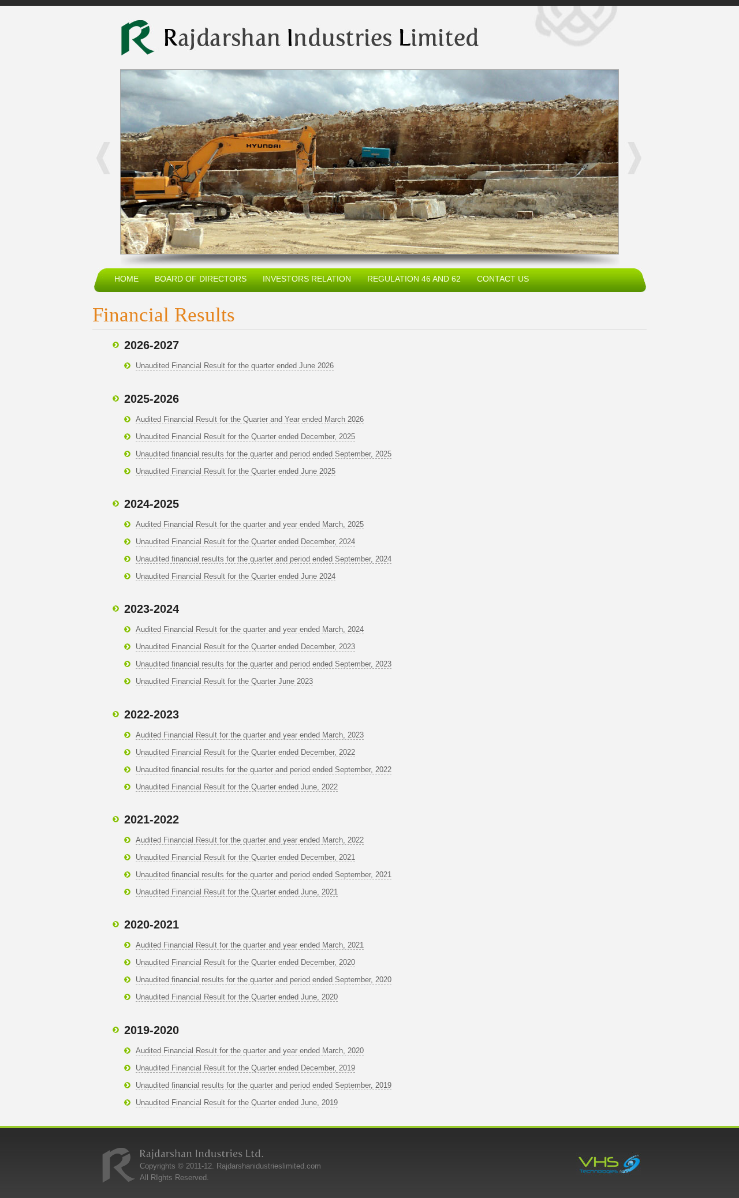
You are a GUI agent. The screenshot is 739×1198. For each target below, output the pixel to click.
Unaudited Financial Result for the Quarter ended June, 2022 (237, 787)
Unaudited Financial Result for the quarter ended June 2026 (235, 365)
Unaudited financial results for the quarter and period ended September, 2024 (263, 559)
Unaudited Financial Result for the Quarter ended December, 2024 (245, 541)
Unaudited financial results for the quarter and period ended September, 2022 (263, 769)
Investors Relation (307, 278)
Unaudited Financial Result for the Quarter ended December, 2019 (245, 1068)
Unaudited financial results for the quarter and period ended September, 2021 (263, 874)
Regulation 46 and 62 (414, 278)
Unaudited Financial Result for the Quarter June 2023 (224, 681)
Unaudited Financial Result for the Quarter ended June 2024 (235, 576)
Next (630, 158)
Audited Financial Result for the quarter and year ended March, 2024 (250, 629)
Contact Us (503, 278)
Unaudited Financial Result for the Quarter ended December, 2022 (245, 752)
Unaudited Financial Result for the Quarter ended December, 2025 (245, 436)
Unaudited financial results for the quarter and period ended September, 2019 (263, 1085)
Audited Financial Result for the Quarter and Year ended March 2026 (250, 419)
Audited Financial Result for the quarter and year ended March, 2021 (250, 945)
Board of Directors (201, 278)
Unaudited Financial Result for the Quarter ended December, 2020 (245, 962)
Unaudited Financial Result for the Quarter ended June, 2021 (237, 892)
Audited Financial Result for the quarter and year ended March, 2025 (250, 524)
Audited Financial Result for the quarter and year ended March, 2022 (250, 840)
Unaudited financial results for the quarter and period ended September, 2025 (263, 454)
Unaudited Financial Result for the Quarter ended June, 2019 (237, 1102)
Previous (107, 158)
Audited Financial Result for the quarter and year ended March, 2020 (250, 1050)
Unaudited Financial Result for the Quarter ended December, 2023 (245, 646)
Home (126, 278)
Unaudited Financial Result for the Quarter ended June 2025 (235, 471)
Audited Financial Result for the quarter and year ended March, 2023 (250, 735)
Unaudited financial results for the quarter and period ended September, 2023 (263, 664)
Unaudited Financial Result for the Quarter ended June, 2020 (237, 997)
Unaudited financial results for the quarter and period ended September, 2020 (263, 979)
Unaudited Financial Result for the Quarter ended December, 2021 (245, 857)
